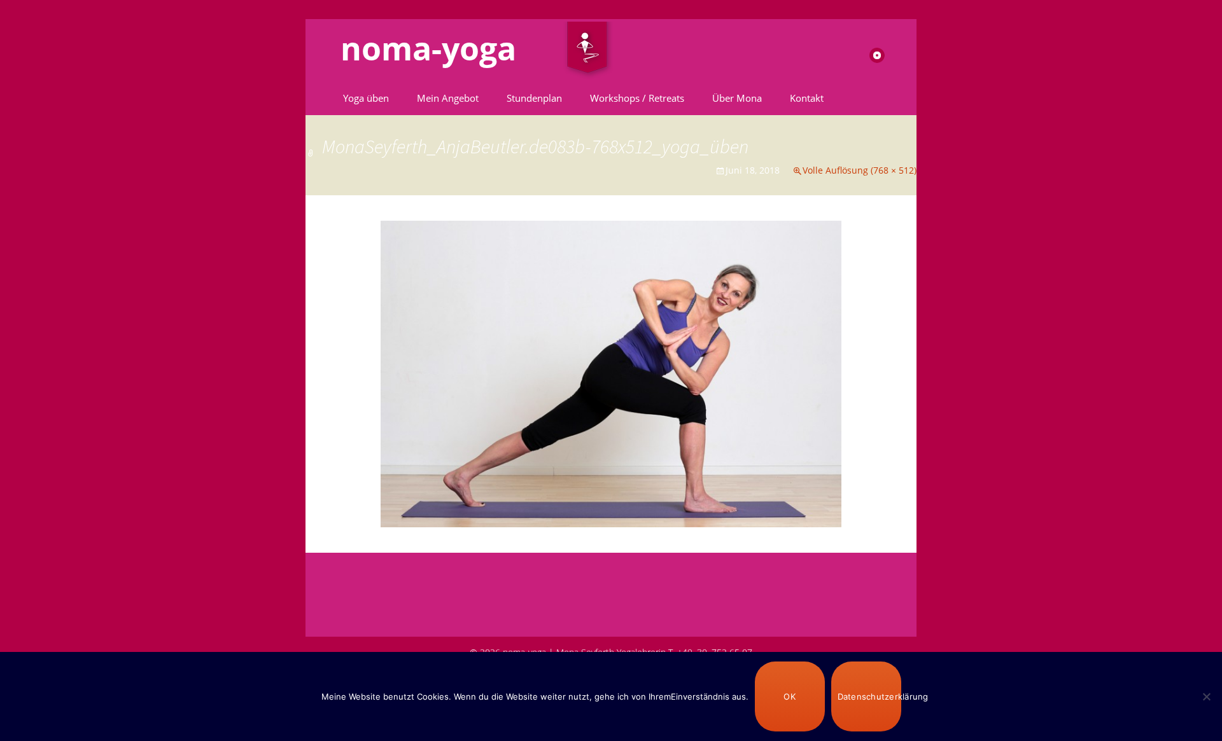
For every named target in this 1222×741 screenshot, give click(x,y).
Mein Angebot (448, 98)
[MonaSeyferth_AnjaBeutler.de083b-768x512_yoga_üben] (611, 373)
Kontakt (807, 98)
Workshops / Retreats (637, 98)
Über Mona (737, 98)
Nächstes (884, 268)
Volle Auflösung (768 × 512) (859, 170)
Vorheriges (341, 268)
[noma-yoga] (587, 50)
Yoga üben (366, 98)
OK (789, 696)
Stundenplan (534, 98)
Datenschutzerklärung (869, 696)
